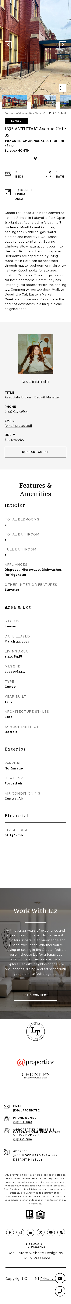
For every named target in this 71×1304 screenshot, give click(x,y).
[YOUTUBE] (51, 1232)
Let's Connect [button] (35, 995)
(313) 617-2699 (16, 411)
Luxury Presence (35, 1258)
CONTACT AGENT (35, 452)
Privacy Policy (53, 1279)
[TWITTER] (40, 1232)
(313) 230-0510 (22, 1139)
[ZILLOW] (61, 1232)
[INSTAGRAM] (20, 1232)
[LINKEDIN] (30, 1232)
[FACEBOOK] (10, 1232)
